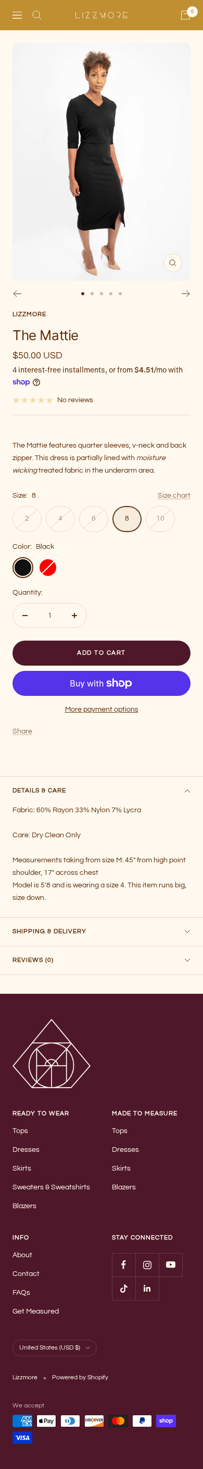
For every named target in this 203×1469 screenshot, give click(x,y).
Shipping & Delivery (49, 931)
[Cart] (185, 15)
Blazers (24, 1206)
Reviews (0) (33, 960)
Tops (20, 1131)
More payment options (101, 709)
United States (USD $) (49, 1347)
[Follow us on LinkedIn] (147, 1288)
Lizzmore (29, 314)
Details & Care (39, 790)
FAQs (21, 1292)
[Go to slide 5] (120, 293)
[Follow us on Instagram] (147, 1265)
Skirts (21, 1168)
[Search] (37, 15)
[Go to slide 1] (82, 293)
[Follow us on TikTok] (123, 1288)
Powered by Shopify (80, 1377)
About (22, 1255)
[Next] (186, 293)
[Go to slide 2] (92, 293)
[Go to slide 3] (101, 293)
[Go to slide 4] (110, 293)
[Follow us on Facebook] (123, 1265)
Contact (26, 1274)
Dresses (26, 1149)
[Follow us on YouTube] (170, 1265)
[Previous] (16, 293)
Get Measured (35, 1311)
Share (22, 731)
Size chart (174, 495)
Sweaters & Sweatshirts (51, 1187)
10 (160, 518)
